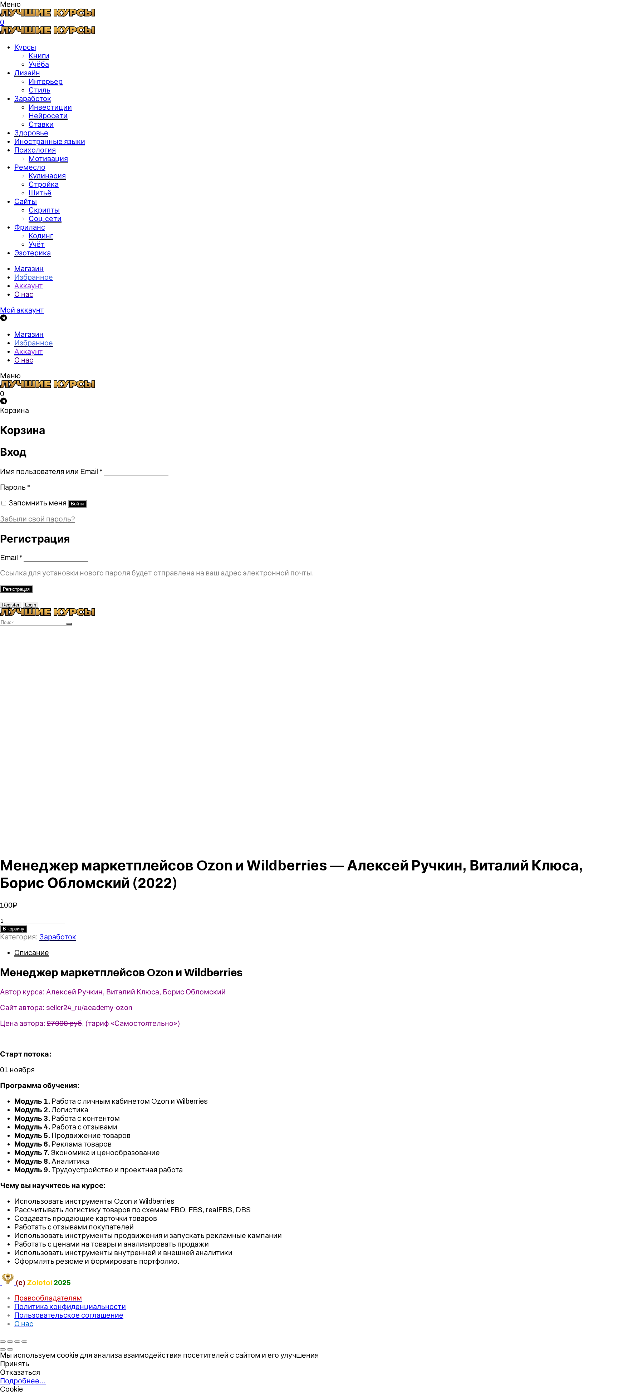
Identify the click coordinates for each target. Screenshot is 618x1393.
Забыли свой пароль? (37, 519)
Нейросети (48, 116)
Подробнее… (23, 1381)
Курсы (25, 47)
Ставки (41, 124)
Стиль (39, 90)
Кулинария (47, 176)
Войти (77, 503)
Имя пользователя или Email (51, 471)
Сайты (25, 201)
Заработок (32, 99)
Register (10, 605)
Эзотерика (32, 253)
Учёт (37, 244)
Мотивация (48, 159)
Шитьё (40, 193)
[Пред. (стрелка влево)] (3, 1349)
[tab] (316, 952)
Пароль (15, 487)
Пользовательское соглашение (68, 1315)
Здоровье (31, 133)
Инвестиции (50, 107)
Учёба (39, 64)
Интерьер (46, 81)
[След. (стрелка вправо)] (10, 1349)
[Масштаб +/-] (24, 1341)
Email (11, 557)
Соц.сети (45, 219)
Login (30, 605)
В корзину (13, 929)
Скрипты (44, 210)
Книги (39, 56)
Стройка (44, 184)
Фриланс (29, 227)
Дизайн (27, 73)
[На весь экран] (17, 1341)
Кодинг (41, 236)
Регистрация (16, 589)
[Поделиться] (10, 1341)
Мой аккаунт (22, 310)
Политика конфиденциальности (70, 1306)
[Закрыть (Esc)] (3, 1341)
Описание (31, 953)
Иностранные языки (49, 141)
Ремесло (29, 167)
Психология (35, 150)
